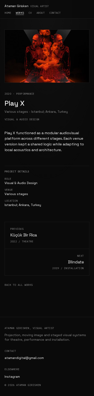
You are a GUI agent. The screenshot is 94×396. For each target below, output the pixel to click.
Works (20, 12)
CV (30, 12)
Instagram (12, 377)
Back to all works (19, 284)
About (41, 12)
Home (8, 12)
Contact (55, 12)
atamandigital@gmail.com (24, 358)
